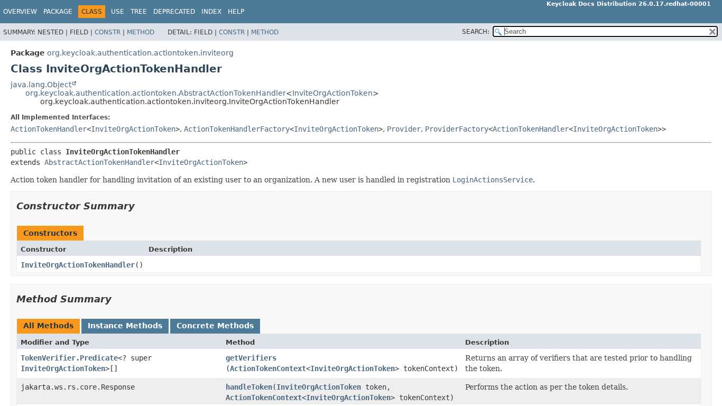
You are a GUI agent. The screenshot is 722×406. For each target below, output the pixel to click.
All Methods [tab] (48, 325)
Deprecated (174, 11)
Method (140, 32)
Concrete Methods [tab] (215, 325)
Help (236, 11)
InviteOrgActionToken (332, 93)
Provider (404, 129)
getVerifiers (251, 358)
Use (117, 11)
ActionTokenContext (268, 368)
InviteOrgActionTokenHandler (78, 265)
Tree (139, 11)
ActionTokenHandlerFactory (237, 129)
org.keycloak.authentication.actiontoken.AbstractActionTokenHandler (155, 93)
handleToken (249, 387)
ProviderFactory (456, 129)
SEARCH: (475, 31)
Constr (108, 32)
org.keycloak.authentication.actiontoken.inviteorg (140, 53)
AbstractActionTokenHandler (99, 162)
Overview (20, 11)
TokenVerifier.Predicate (69, 358)
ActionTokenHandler (49, 129)
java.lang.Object (41, 84)
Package (57, 11)
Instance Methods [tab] (125, 325)
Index (211, 11)
